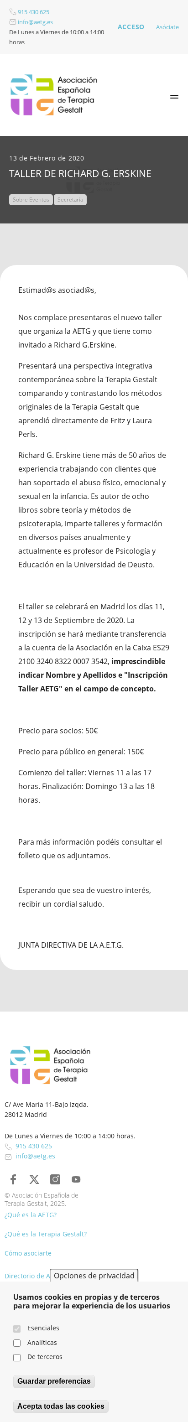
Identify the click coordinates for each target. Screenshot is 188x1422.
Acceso (131, 26)
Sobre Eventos (31, 199)
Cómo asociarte (28, 1253)
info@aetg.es (34, 22)
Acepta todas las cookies (60, 1406)
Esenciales (43, 1327)
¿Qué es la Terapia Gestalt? (46, 1234)
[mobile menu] (174, 97)
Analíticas (42, 1342)
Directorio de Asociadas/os (45, 1275)
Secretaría (70, 199)
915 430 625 (32, 12)
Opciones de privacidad (94, 1276)
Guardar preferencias (54, 1381)
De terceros (45, 1356)
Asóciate (167, 27)
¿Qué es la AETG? (31, 1214)
